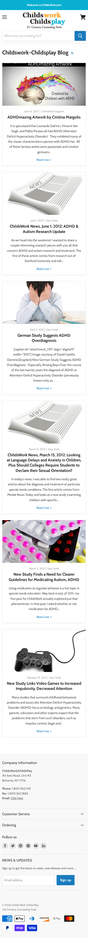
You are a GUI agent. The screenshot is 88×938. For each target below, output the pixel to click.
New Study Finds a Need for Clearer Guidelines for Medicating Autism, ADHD (44, 577)
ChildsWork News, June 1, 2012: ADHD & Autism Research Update (44, 229)
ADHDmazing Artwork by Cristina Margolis (44, 117)
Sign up (65, 880)
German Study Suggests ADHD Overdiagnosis (44, 338)
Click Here (17, 798)
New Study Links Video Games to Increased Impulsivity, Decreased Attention (44, 686)
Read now (43, 160)
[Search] (80, 36)
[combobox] (38, 36)
